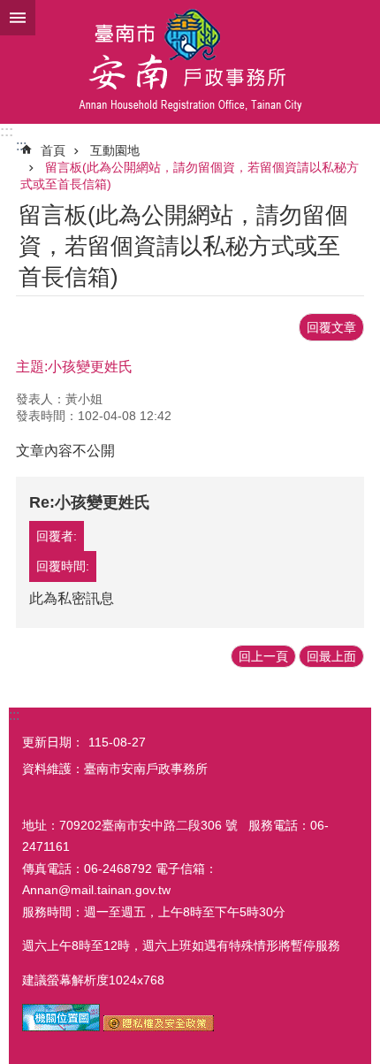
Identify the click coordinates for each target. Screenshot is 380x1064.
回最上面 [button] (331, 656)
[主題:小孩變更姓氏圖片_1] (61, 1027)
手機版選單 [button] (17, 17)
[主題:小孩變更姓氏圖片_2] (158, 1027)
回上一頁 (263, 656)
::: (6, 131)
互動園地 (115, 150)
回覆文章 (331, 327)
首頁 (53, 150)
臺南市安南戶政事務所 (190, 62)
